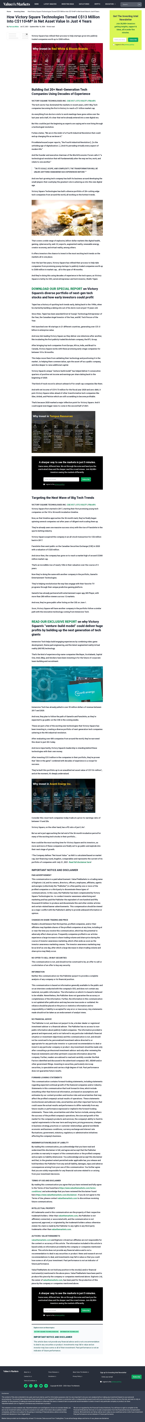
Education (109, 4)
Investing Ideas (19, 11)
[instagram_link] (30, 1385)
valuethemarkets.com (67, 1198)
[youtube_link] (41, 1385)
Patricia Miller (14, 26)
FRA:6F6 (91, 101)
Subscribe (85, 479)
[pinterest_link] (46, 1385)
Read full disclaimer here (80, 862)
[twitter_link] (25, 1385)
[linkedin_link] (36, 1385)
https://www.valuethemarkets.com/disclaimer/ (56, 1195)
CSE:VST (71, 101)
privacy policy (59, 484)
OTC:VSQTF (81, 101)
